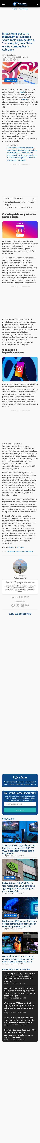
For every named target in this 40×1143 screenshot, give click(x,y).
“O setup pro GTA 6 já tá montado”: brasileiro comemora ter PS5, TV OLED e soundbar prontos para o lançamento (19, 849)
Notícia (8, 840)
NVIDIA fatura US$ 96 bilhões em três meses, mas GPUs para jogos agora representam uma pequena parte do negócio (18, 887)
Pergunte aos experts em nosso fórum (20, 784)
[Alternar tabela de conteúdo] (32, 199)
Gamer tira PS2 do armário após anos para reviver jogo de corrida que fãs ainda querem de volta (18, 959)
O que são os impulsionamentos (18, 207)
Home (14, 9)
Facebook (11, 551)
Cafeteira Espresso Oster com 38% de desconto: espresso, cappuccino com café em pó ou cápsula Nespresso (19, 1034)
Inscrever (20, 810)
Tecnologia (23, 9)
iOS (26, 551)
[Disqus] (20, 647)
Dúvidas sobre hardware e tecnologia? (20, 782)
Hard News (11, 80)
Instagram (20, 551)
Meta (30, 551)
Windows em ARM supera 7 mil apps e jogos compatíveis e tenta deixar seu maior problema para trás (19, 924)
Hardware (9, 878)
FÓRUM (23, 777)
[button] (3, 4)
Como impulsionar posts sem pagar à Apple (20, 203)
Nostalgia (9, 951)
